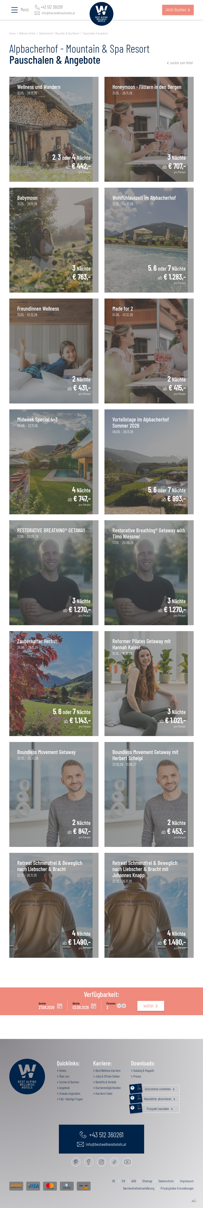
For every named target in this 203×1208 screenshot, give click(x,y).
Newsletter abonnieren (154, 1098)
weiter (148, 1005)
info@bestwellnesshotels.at (58, 13)
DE (113, 1181)
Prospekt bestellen (153, 1108)
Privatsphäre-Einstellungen (177, 1188)
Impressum (187, 1181)
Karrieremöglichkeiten (108, 1088)
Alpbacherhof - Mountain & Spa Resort (59, 33)
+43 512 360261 (52, 7)
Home (12, 33)
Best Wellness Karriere (108, 1070)
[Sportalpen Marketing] (194, 1200)
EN (123, 1181)
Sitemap (147, 1181)
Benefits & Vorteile (105, 1082)
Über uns (64, 1076)
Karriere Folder (104, 1093)
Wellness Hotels (27, 33)
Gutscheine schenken (154, 1088)
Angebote (64, 1088)
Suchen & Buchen (69, 1082)
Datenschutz (166, 1181)
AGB (133, 1181)
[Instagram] (101, 1162)
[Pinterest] (75, 1162)
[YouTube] (127, 1162)
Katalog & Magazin (143, 1070)
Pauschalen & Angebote (95, 33)
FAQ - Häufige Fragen (71, 1099)
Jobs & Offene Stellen (107, 1076)
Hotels (62, 1070)
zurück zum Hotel (181, 62)
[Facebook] (88, 1162)
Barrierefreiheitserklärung (138, 1188)
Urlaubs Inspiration (69, 1093)
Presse (137, 1076)
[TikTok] (114, 1162)
